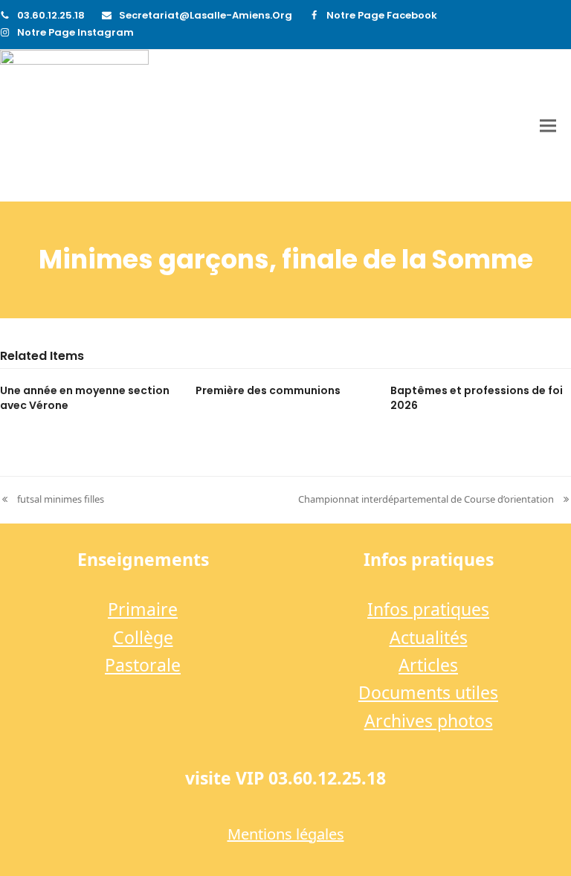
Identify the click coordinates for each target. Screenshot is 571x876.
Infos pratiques (428, 609)
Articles (428, 665)
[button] (548, 126)
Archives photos (428, 720)
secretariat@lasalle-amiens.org (205, 15)
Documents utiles (428, 692)
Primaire (143, 609)
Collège (143, 637)
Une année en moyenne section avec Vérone (85, 397)
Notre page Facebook (381, 15)
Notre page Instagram (75, 32)
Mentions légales (286, 834)
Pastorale (143, 665)
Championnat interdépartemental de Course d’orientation (426, 499)
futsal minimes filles (52, 499)
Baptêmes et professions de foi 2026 (476, 397)
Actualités (429, 637)
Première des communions (268, 390)
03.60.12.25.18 (51, 15)
